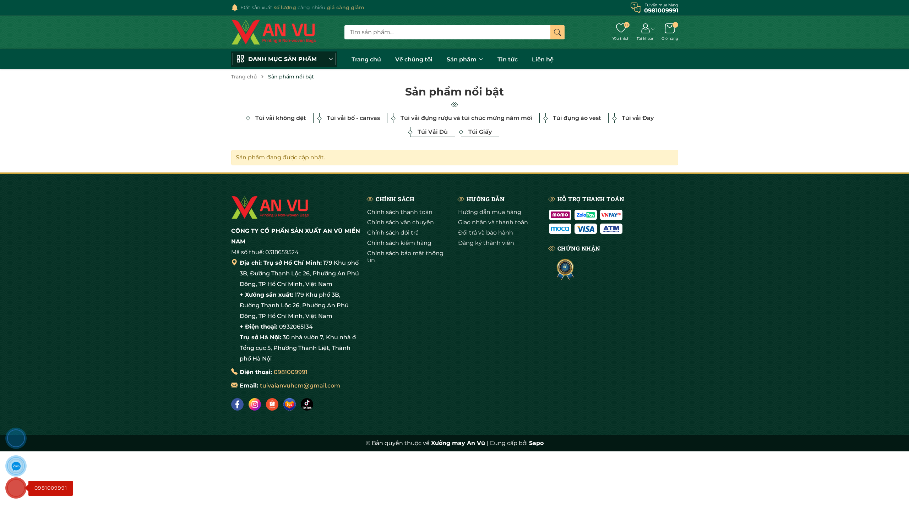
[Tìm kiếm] (557, 32)
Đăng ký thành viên (486, 243)
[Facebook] (237, 404)
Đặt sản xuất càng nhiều (302, 7)
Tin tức (507, 59)
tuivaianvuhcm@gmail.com (300, 385)
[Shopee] (272, 404)
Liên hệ (543, 59)
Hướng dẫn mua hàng (489, 212)
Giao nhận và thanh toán (493, 222)
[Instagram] (255, 404)
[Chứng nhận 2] (565, 269)
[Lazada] (289, 404)
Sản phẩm (462, 59)
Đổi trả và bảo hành (485, 232)
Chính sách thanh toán (399, 212)
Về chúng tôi (413, 59)
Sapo (536, 443)
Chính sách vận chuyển (400, 222)
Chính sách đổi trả (393, 232)
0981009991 (290, 372)
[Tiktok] (307, 404)
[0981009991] (16, 488)
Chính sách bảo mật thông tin (405, 256)
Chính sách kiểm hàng (399, 243)
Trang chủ (366, 59)
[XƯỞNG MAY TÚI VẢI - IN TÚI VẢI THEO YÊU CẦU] (273, 32)
